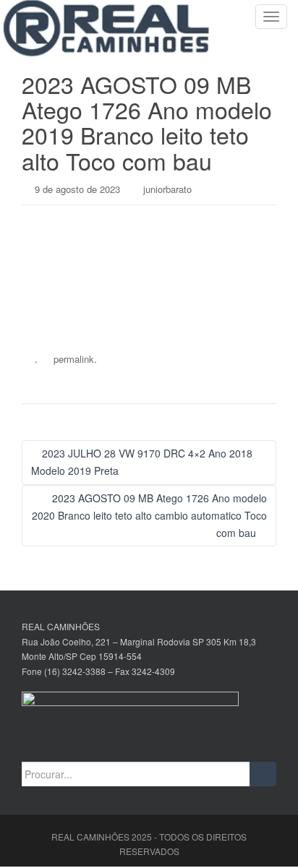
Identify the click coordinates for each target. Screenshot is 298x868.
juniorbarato (167, 189)
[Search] (263, 774)
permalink (74, 359)
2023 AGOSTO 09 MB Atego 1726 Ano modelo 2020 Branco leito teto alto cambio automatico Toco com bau (149, 515)
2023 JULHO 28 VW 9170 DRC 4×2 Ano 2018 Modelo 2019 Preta (141, 462)
